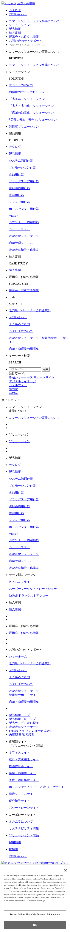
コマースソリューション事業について (34, 64)
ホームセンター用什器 (24, 208)
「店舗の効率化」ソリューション (31, 112)
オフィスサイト (19, 752)
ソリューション (19, 441)
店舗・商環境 (26, 3)
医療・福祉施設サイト (24, 780)
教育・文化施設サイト (24, 759)
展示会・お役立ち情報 (24, 290)
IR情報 (13, 849)
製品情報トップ (19, 715)
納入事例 (15, 270)
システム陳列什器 (21, 160)
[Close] (65, 870)
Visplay (13, 215)
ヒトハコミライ (19, 581)
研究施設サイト (19, 800)
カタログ (15, 146)
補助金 (13, 393)
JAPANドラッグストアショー (28, 595)
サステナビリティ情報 (24, 828)
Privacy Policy (11, 904)
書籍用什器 (16, 195)
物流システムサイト (22, 793)
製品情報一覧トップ (22, 719)
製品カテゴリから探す (24, 722)
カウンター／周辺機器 (24, 222)
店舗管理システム (21, 242)
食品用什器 (16, 174)
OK (35, 925)
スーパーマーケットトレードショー (33, 588)
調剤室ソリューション (24, 126)
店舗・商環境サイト (22, 773)
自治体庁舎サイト (21, 766)
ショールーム (18, 656)
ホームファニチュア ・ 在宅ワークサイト (36, 787)
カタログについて (21, 331)
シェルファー (18, 385)
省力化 (13, 389)
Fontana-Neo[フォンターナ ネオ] (30, 730)
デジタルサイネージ (22, 381)
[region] (35, 898)
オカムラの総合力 (21, 85)
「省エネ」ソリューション (27, 98)
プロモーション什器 (22, 167)
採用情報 (15, 842)
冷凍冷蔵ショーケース (24, 236)
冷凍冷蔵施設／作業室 (24, 249)
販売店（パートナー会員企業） (30, 310)
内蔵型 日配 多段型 (21, 734)
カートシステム (19, 229)
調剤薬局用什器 (19, 188)
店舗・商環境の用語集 (24, 348)
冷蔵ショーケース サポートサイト (32, 377)
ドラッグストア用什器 (24, 181)
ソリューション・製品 (24, 835)
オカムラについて (21, 821)
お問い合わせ (18, 317)
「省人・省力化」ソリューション (31, 105)
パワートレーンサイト (24, 807)
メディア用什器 (19, 202)
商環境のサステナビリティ (27, 92)
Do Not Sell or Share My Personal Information (35, 914)
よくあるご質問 (19, 324)
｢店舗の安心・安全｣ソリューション (33, 119)
